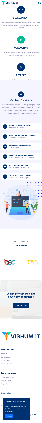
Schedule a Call (21, 305)
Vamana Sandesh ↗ (7, 364)
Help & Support (6, 384)
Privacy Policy (6, 381)
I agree (9, 416)
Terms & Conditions (7, 377)
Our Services (5, 357)
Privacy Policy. (10, 411)
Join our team (5, 360)
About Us (4, 354)
